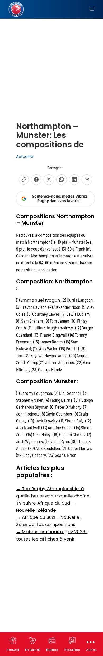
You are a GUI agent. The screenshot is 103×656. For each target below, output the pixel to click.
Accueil (12, 650)
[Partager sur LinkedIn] (74, 179)
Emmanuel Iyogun (40, 300)
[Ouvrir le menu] (91, 9)
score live (75, 263)
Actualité (24, 156)
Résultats (72, 650)
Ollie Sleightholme (53, 328)
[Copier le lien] (24, 180)
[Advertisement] (51, 56)
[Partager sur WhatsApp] (61, 179)
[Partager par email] (87, 179)
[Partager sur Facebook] (36, 179)
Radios (52, 650)
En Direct (32, 650)
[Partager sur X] (49, 179)
